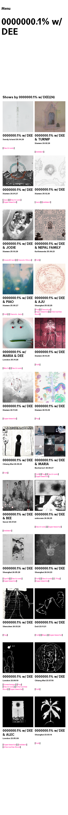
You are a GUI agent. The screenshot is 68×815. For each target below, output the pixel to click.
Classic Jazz (16, 314)
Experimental (9, 202)
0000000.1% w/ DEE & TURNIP (50, 137)
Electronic (8, 148)
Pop (37, 309)
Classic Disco (24, 260)
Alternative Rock (11, 747)
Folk (37, 260)
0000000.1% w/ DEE (18, 135)
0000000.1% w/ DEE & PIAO (18, 300)
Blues (44, 635)
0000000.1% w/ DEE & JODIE (18, 246)
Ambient (39, 152)
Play (18, 117)
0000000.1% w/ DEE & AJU (50, 300)
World (6, 368)
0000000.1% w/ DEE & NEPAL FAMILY (50, 246)
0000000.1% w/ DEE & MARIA (50, 462)
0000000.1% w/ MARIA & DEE (14, 354)
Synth (6, 578)
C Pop (57, 578)
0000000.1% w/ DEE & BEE (18, 516)
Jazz (5, 200)
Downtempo (9, 684)
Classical (46, 309)
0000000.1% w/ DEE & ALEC (18, 732)
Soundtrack (9, 260)
